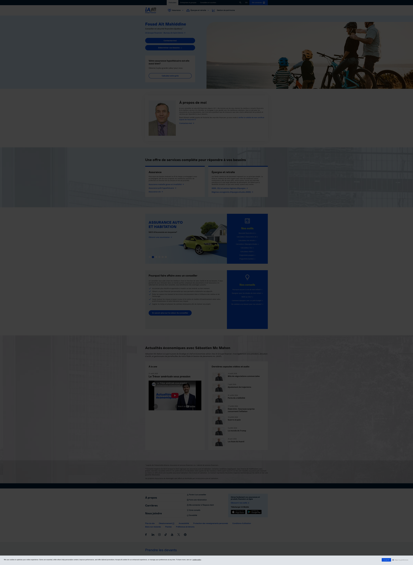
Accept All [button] (386, 560)
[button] (400, 560)
